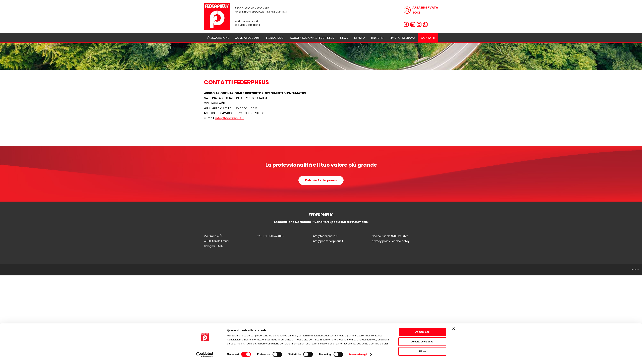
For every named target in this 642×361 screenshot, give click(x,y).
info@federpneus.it (229, 118)
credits (635, 269)
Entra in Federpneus (321, 180)
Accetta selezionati (422, 341)
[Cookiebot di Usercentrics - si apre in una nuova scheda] (205, 354)
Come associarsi (247, 38)
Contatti (428, 38)
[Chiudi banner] (453, 328)
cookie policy (400, 241)
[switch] (277, 354)
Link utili (377, 38)
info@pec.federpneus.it (328, 241)
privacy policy (381, 241)
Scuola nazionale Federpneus (312, 38)
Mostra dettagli (358, 354)
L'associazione (218, 38)
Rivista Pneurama (402, 38)
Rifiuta (422, 351)
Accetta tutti (422, 331)
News (344, 38)
